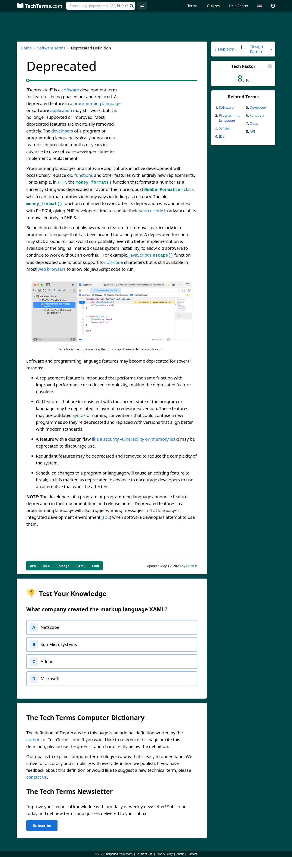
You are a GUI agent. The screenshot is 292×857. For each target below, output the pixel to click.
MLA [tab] (46, 566)
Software (226, 107)
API (252, 131)
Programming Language (230, 117)
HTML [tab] (80, 566)
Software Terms (51, 48)
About (180, 854)
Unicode (114, 262)
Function (257, 115)
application (61, 110)
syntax (79, 415)
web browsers (52, 269)
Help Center (238, 5)
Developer (258, 107)
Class (254, 123)
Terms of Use (144, 854)
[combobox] (100, 6)
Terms (192, 5)
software (70, 90)
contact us (36, 777)
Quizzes (213, 5)
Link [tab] (95, 566)
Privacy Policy (164, 854)
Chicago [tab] (62, 566)
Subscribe (42, 825)
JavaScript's (140, 255)
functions (83, 175)
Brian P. (191, 566)
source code (151, 211)
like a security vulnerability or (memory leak (135, 439)
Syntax (224, 128)
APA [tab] (33, 566)
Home (26, 48)
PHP (62, 182)
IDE (221, 136)
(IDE (106, 517)
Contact (192, 854)
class (189, 189)
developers (62, 131)
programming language (97, 103)
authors (34, 739)
